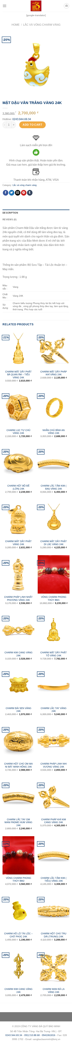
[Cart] (66, 6)
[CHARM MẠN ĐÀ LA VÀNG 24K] (53, 966)
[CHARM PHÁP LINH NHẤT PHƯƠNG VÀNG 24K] (18, 574)
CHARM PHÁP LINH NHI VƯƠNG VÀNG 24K (54, 765)
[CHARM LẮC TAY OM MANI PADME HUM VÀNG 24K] (18, 797)
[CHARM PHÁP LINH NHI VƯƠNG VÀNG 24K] (53, 741)
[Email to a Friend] (17, 193)
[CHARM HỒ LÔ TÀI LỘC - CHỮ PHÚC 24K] (18, 911)
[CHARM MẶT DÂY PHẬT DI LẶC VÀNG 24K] (53, 519)
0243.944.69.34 (21, 119)
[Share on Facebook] (5, 193)
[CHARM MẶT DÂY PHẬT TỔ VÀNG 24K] (53, 630)
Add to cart (32, 124)
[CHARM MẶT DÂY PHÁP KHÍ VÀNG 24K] (53, 349)
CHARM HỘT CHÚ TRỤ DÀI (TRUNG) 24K (53, 935)
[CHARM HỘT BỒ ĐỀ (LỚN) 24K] (18, 463)
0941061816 (48, 1035)
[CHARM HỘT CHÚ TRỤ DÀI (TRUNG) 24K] (53, 911)
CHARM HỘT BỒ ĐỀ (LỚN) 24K (18, 487)
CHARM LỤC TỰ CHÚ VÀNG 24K (18, 432)
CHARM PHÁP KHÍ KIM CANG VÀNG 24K (53, 821)
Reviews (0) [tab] (9, 219)
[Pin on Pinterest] (23, 193)
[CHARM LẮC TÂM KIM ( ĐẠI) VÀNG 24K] (53, 463)
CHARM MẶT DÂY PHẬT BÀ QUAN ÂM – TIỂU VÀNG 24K (18, 374)
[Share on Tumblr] (29, 193)
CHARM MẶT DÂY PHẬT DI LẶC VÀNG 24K (53, 543)
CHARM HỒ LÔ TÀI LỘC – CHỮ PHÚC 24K (18, 935)
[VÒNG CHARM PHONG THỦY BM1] (53, 574)
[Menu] (5, 6)
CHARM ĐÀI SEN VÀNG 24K (18, 710)
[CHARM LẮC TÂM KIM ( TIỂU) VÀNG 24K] (53, 855)
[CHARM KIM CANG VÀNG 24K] (18, 630)
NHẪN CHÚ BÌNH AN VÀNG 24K (54, 432)
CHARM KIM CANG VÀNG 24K (18, 654)
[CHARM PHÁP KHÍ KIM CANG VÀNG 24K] (53, 797)
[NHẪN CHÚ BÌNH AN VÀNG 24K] (53, 407)
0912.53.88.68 (32, 1035)
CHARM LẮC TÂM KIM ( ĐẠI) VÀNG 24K (53, 487)
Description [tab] (10, 213)
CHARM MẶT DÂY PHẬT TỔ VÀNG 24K (53, 654)
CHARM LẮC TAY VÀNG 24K (53, 710)
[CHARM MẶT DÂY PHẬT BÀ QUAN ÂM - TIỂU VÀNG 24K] (18, 349)
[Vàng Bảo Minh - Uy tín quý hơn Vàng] (36, 6)
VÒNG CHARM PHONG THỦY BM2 (18, 879)
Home (16, 24)
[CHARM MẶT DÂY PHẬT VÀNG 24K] (18, 519)
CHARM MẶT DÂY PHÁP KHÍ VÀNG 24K (53, 373)
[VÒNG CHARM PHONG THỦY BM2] (18, 855)
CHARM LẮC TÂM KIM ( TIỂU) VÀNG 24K (53, 879)
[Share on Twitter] (11, 193)
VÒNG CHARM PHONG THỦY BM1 (53, 598)
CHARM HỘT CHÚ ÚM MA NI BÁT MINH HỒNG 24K (18, 765)
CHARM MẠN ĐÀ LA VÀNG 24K (53, 990)
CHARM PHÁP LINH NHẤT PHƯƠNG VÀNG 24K (18, 598)
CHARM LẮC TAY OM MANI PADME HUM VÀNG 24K (18, 822)
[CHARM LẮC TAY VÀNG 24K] (53, 685)
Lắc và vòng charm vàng (41, 24)
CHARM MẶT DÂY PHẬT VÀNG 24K (18, 543)
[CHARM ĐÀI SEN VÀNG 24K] (18, 685)
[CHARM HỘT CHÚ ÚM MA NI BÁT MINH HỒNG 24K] (18, 741)
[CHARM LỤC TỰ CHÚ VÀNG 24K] (18, 407)
